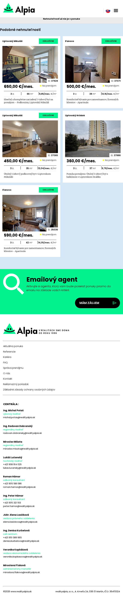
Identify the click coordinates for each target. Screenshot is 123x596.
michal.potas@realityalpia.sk (19, 417)
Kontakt (7, 378)
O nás (6, 373)
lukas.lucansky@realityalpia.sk (19, 467)
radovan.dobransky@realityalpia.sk (22, 433)
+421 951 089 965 (12, 537)
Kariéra (7, 357)
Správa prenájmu (13, 368)
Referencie (9, 351)
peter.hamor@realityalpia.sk (18, 506)
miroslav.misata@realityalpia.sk (20, 448)
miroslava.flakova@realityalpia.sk (21, 572)
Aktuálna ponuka (13, 346)
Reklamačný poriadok (15, 384)
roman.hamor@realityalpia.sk (19, 487)
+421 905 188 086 (12, 483)
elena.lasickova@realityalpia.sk (20, 521)
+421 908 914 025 (12, 464)
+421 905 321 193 (12, 502)
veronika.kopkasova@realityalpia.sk (22, 556)
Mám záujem (89, 303)
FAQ (5, 362)
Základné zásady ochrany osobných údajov (29, 389)
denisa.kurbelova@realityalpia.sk (21, 541)
